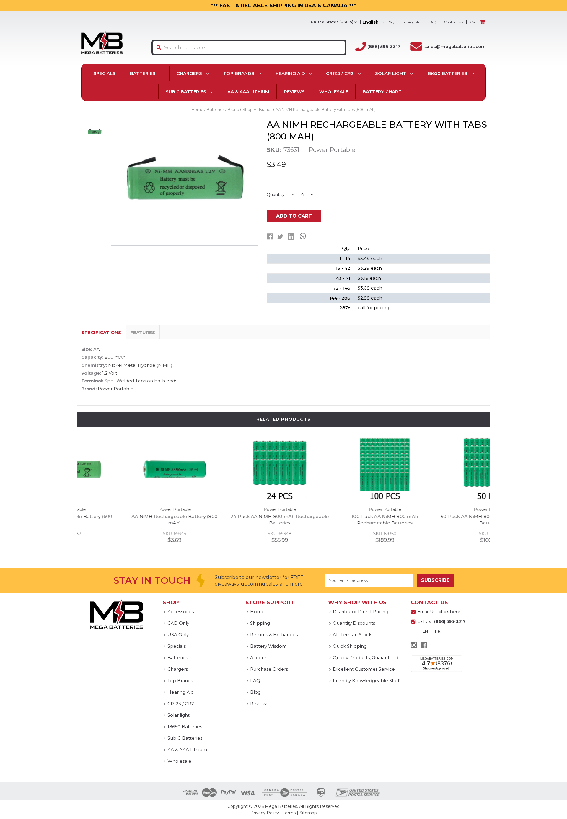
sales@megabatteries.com (455, 46)
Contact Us (453, 22)
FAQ (432, 22)
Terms (289, 812)
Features (142, 332)
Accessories (180, 611)
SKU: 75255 (442, 533)
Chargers (190, 73)
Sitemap (308, 812)
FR (438, 631)
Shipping (260, 623)
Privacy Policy (264, 812)
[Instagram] (414, 645)
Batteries (143, 73)
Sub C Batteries (186, 91)
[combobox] (248, 47)
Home (257, 611)
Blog (255, 692)
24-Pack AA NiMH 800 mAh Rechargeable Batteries (231, 520)
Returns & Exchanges (274, 634)
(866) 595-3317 (383, 46)
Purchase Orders (269, 669)
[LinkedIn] (291, 236)
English (371, 22)
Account (259, 657)
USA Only (178, 634)
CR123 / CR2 (340, 73)
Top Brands (239, 73)
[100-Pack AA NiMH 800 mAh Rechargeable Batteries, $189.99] (336, 469)
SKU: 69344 (126, 533)
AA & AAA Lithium (248, 91)
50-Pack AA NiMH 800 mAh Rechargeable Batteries (441, 520)
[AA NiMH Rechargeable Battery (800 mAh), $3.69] (126, 469)
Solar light (391, 73)
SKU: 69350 (336, 533)
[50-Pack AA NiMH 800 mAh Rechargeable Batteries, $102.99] (441, 469)
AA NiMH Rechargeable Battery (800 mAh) (126, 520)
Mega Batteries (281, 806)
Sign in (395, 22)
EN (425, 631)
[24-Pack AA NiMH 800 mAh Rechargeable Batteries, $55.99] (231, 469)
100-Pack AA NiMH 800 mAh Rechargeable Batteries (336, 520)
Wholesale (333, 91)
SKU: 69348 (231, 533)
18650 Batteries (447, 73)
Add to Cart (294, 216)
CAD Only (178, 623)
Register (415, 22)
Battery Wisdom (268, 646)
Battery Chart (382, 91)
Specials (104, 73)
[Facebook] (270, 236)
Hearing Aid (291, 73)
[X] (280, 236)
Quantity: (276, 194)
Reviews (294, 91)
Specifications (101, 332)
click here (449, 611)
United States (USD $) (332, 22)
